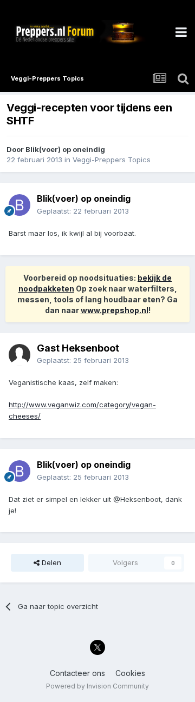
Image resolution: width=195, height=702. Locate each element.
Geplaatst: (83, 211)
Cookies (130, 673)
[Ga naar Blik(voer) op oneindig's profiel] (19, 205)
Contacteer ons (77, 673)
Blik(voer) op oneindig (65, 149)
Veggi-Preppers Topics (112, 159)
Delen (50, 562)
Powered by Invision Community (97, 686)
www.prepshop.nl (114, 310)
